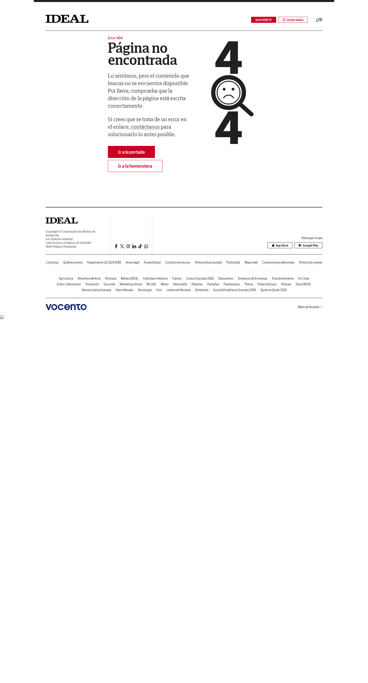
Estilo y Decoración (69, 284)
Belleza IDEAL (129, 278)
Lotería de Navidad (178, 290)
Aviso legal (132, 262)
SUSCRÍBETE (263, 20)
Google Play (310, 245)
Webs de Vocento (308, 307)
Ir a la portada (131, 152)
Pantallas (213, 284)
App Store (282, 245)
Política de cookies (310, 262)
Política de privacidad (208, 262)
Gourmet (109, 284)
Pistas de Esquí (267, 284)
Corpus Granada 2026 (200, 278)
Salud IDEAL (303, 284)
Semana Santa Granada (96, 290)
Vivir (159, 290)
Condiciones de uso (177, 262)
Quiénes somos (73, 262)
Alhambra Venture (89, 278)
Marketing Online (131, 284)
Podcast (286, 284)
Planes (249, 284)
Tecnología (145, 290)
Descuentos (225, 278)
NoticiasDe (180, 284)
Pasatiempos (232, 284)
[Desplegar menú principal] (319, 20)
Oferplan (197, 284)
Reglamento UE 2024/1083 (104, 262)
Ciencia (176, 278)
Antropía (110, 278)
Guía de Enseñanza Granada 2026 (234, 290)
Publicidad (233, 262)
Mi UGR (151, 284)
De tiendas (202, 290)
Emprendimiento (283, 278)
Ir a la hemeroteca (135, 166)
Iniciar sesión (295, 20)
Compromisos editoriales (278, 262)
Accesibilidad (152, 262)
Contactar (52, 262)
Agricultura (66, 278)
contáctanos (145, 126)
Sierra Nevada (124, 290)
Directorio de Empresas (252, 278)
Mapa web (251, 262)
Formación (92, 284)
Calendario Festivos (155, 278)
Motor (165, 284)
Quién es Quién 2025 (274, 290)
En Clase (303, 278)
